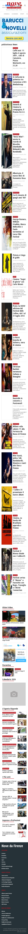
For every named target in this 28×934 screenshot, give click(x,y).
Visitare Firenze (5, 895)
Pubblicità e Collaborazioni (8, 917)
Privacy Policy (5, 920)
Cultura (3, 862)
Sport (22, 14)
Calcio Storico (5, 875)
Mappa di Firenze (5, 897)
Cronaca (6, 14)
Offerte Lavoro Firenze (7, 893)
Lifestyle (4, 864)
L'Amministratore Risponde (8, 877)
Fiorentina (4, 857)
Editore (3, 911)
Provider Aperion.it (6, 915)
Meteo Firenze (5, 900)
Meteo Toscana (5, 902)
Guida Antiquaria (6, 886)
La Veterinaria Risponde (7, 884)
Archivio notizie (5, 868)
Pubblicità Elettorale (6, 922)
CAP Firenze (4, 904)
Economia (15, 14)
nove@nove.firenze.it (6, 924)
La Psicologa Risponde (7, 882)
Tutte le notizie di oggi (7, 866)
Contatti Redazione (6, 913)
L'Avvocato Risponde (6, 880)
